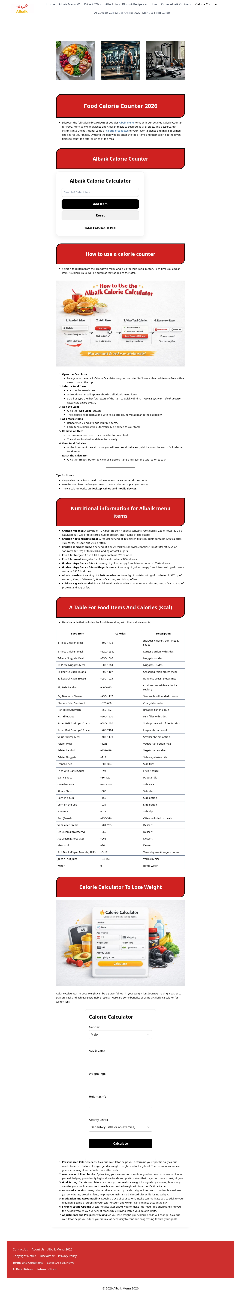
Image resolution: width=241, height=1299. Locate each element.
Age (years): (97, 1050)
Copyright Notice (24, 1256)
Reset (100, 215)
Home (50, 4)
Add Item (100, 204)
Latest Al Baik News (60, 1263)
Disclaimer (47, 1256)
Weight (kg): (97, 1074)
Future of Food (47, 1269)
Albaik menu (126, 122)
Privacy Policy (67, 1256)
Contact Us (20, 1249)
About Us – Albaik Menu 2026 (52, 1249)
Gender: (94, 1027)
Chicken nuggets (72, 530)
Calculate (120, 1143)
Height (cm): (97, 1096)
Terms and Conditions (28, 1263)
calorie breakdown (117, 130)
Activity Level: (98, 1120)
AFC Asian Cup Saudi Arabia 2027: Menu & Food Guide (132, 13)
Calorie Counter (206, 4)
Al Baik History (23, 1269)
